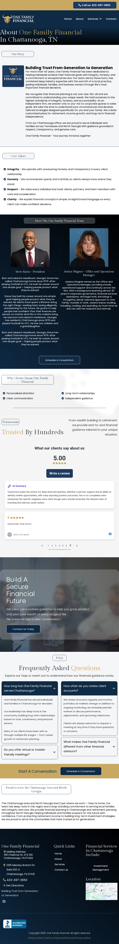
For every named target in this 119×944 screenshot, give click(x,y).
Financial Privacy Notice (78, 938)
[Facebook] (4, 901)
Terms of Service (54, 938)
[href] (101, 891)
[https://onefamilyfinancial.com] (19, 19)
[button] (100, 19)
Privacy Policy (35, 938)
